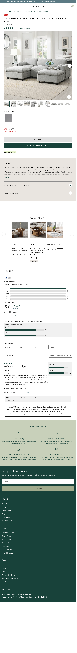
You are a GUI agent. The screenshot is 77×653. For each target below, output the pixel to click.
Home (5, 11)
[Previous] (4, 234)
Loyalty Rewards (7, 517)
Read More (7, 177)
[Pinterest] (9, 589)
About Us (5, 504)
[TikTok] (21, 589)
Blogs (4, 507)
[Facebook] (15, 589)
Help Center (6, 546)
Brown (15, 244)
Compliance (6, 565)
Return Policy (6, 536)
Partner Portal (7, 511)
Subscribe (38, 488)
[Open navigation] (3, 6)
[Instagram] (3, 589)
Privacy (4, 571)
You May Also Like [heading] (37, 218)
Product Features (12, 193)
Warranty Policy (7, 539)
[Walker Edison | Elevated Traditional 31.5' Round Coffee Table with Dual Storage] (38, 230)
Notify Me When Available (38, 145)
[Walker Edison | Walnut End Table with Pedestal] (20, 230)
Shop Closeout (7, 550)
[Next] (72, 234)
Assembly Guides (8, 553)
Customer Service (8, 532)
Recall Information (8, 582)
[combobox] (8, 6)
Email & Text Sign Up (9, 521)
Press (4, 514)
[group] (20, 242)
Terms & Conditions (8, 575)
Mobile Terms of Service (10, 578)
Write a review (25, 28)
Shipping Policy (7, 543)
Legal (4, 568)
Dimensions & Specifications (17, 185)
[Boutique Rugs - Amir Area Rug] (55, 230)
